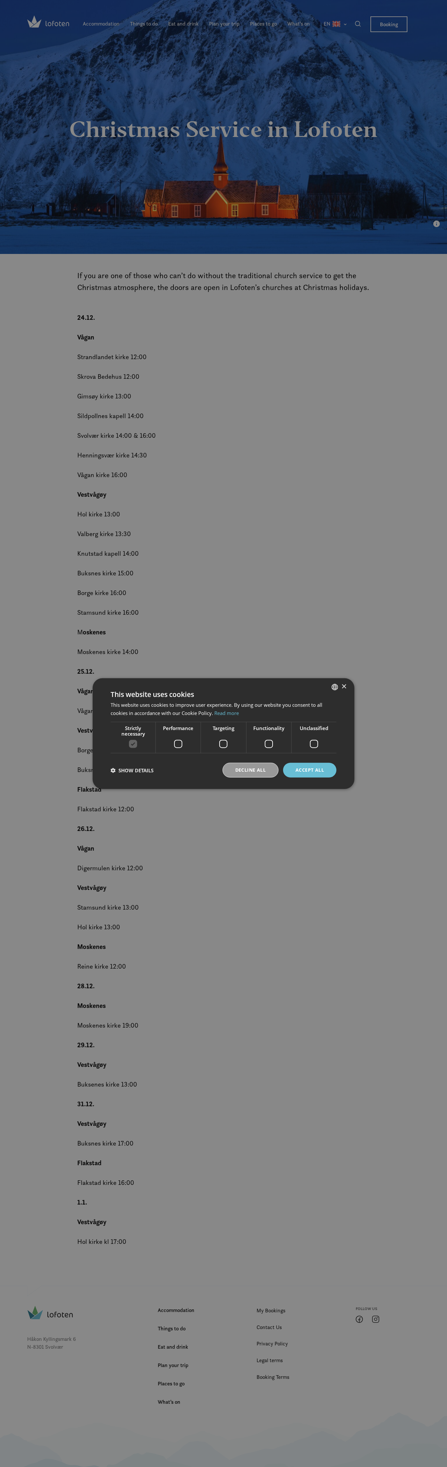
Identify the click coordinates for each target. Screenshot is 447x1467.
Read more (226, 712)
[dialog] (223, 733)
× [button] (343, 686)
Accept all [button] (309, 770)
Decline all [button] (250, 770)
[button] (132, 770)
